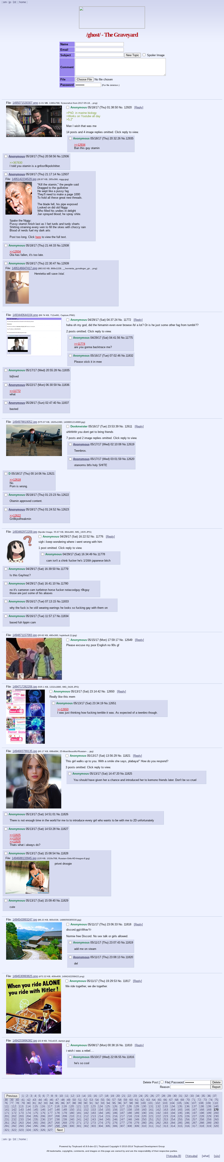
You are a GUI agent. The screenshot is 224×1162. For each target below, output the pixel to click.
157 (122, 1109)
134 (172, 1106)
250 (144, 1119)
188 (129, 1113)
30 (174, 1096)
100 (143, 1103)
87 (68, 1103)
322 (14, 1130)
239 (64, 1119)
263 (21, 1122)
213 (93, 1116)
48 (62, 1099)
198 (201, 1113)
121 (78, 1106)
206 (42, 1116)
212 (86, 1116)
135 (179, 1106)
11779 (64, 569)
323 (21, 1130)
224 (172, 1116)
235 (35, 1119)
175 (35, 1113)
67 (170, 1099)
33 (191, 1096)
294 (28, 1126)
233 (21, 1119)
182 (86, 1113)
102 (157, 1103)
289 (208, 1122)
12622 (65, 494)
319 (208, 1126)
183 (93, 1113)
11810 (129, 1045)
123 (93, 1106)
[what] (206, 1156)
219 (136, 1116)
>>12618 (15, 479)
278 (129, 1122)
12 (72, 1096)
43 (34, 1099)
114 (28, 1106)
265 (35, 1122)
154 (100, 1109)
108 (201, 1103)
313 (165, 1126)
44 (40, 1099)
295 (35, 1126)
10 (61, 1096)
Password (177, 1082)
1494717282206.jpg (24, 686)
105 (179, 1103)
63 (148, 1099)
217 (122, 1116)
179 (64, 1113)
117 (49, 1106)
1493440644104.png (25, 315)
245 (107, 1119)
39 (11, 1099)
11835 (66, 370)
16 (95, 1096)
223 (165, 1116)
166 (187, 1109)
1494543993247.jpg (24, 919)
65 (159, 1099)
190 (144, 1113)
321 (6, 1130)
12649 (129, 640)
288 (201, 1122)
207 (50, 1116)
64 (153, 1099)
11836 (65, 385)
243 (93, 1119)
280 (144, 1122)
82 (40, 1103)
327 (50, 1130)
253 (165, 1119)
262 (14, 1122)
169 (208, 1109)
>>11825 (15, 835)
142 (14, 1109)
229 (208, 1116)
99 (136, 1103)
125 (107, 1106)
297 (50, 1126)
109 (208, 1103)
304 (100, 1126)
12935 (129, 138)
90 (85, 1103)
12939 (65, 263)
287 (194, 1122)
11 (66, 1096)
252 (158, 1119)
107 (193, 1103)
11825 (128, 773)
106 (186, 1103)
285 (180, 1122)
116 (42, 1106)
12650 (111, 691)
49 (68, 1099)
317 (194, 1126)
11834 (64, 616)
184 (100, 1113)
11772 (128, 319)
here (38, 237)
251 (151, 1119)
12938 (65, 245)
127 (122, 1106)
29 (169, 1096)
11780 (64, 583)
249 (136, 1119)
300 (71, 1126)
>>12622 (15, 515)
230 (216, 1116)
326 (42, 1130)
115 (35, 1106)
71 (193, 1099)
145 (35, 1109)
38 (5, 1099)
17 (100, 1096)
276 (115, 1122)
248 (129, 1119)
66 (165, 1099)
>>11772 (15, 391)
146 (42, 1109)
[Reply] (138, 107)
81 (34, 1103)
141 (6, 1109)
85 (57, 1103)
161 (151, 1109)
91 (91, 1103)
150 (71, 1109)
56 (108, 1099)
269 (64, 1122)
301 (79, 1126)
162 (158, 1109)
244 (100, 1119)
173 (21, 1113)
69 (182, 1099)
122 (86, 1106)
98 (131, 1103)
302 (86, 1126)
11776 (100, 536)
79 (22, 1103)
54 (96, 1099)
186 (115, 1113)
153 (93, 1109)
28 (163, 1096)
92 (96, 1103)
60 (131, 1099)
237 (50, 1119)
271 (79, 1122)
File (167, 1082)
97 (125, 1103)
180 (71, 1113)
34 (197, 1096)
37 (214, 1096)
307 (122, 1126)
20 (117, 1096)
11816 (130, 1057)
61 (136, 1099)
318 (201, 1126)
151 (79, 1109)
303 (93, 1126)
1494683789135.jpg (24, 751)
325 (35, 1130)
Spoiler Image (155, 55)
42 (28, 1099)
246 (115, 1119)
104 (172, 1103)
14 (83, 1096)
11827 (64, 829)
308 (129, 1126)
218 (129, 1116)
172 (14, 1113)
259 (208, 1119)
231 (6, 1119)
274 (100, 1122)
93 (102, 1103)
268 (57, 1122)
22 (129, 1096)
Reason (165, 1087)
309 (136, 1126)
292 (14, 1126)
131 (151, 1106)
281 (151, 1122)
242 (86, 1119)
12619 (130, 444)
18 (106, 1096)
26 (152, 1096)
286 (187, 1122)
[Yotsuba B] (173, 1156)
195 (180, 1113)
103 (165, 1103)
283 (165, 1122)
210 (71, 1116)
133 (165, 1106)
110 (215, 1103)
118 (57, 1106)
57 (114, 1099)
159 (136, 1109)
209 (64, 1116)
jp (10, 2)
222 (158, 1116)
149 (64, 1109)
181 (79, 1113)
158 (129, 1109)
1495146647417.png (24, 268)
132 (158, 1106)
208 (57, 1116)
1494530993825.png (25, 976)
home (22, 2)
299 (64, 1126)
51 (79, 1099)
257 (194, 1119)
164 (172, 1109)
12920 (128, 107)
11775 (129, 337)
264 (28, 1122)
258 (201, 1119)
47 (57, 1099)
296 (42, 1126)
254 (172, 1119)
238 (57, 1119)
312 (158, 1126)
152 (86, 1109)
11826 (64, 814)
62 (142, 1099)
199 (208, 1113)
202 (14, 1116)
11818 (128, 924)
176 (42, 1113)
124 (100, 1106)
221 (151, 1116)
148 (57, 1109)
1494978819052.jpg (24, 421)
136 (187, 1106)
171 (6, 1113)
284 (172, 1122)
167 (194, 1109)
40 (17, 1099)
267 (50, 1122)
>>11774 (79, 343)
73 (204, 1099)
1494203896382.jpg (24, 1040)
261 (6, 1122)
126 (114, 1106)
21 (123, 1096)
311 (151, 1126)
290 (216, 1122)
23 (134, 1096)
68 (176, 1099)
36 (208, 1096)
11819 (129, 942)
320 (216, 1126)
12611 (129, 426)
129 (136, 1106)
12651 (112, 703)
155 (107, 1109)
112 (13, 1106)
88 (74, 1103)
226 (187, 1116)
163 (165, 1109)
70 (187, 1099)
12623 (65, 509)
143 (21, 1109)
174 (28, 1113)
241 (79, 1119)
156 (115, 1109)
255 (180, 1119)
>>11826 (15, 841)
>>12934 (79, 144)
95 (114, 1103)
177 (50, 1113)
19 (112, 1096)
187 (122, 1113)
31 (180, 1096)
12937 (65, 174)
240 (71, 1119)
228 (201, 1116)
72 (199, 1099)
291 (6, 1126)
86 (62, 1103)
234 (28, 1119)
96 (119, 1103)
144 (28, 1109)
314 (172, 1126)
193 (165, 1113)
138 (201, 1106)
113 (21, 1106)
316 (187, 1126)
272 (86, 1122)
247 (122, 1119)
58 (119, 1099)
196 (187, 1113)
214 (100, 1116)
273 (93, 1122)
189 (136, 1113)
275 (107, 1122)
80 (28, 1103)
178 (57, 1113)
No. (121, 107)
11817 (127, 981)
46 (51, 1099)
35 (203, 1096)
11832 (129, 355)
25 (146, 1096)
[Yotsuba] (192, 1156)
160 (144, 1109)
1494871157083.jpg (24, 635)
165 (180, 1109)
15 (89, 1096)
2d (14, 2)
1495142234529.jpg (24, 179)
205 (35, 1116)
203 (21, 1116)
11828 (64, 853)
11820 (129, 957)
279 (136, 1122)
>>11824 (15, 838)
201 (6, 1116)
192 (158, 1113)
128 (129, 1106)
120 (71, 1106)
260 (216, 1119)
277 (122, 1122)
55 (102, 1099)
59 (125, 1099)
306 (115, 1126)
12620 (130, 459)
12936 (65, 156)
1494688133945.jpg (24, 858)
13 (78, 1096)
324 (28, 1130)
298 (57, 1126)
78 (17, 1103)
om (5, 2)
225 (180, 1116)
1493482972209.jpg (24, 531)
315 (180, 1126)
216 (115, 1116)
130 (143, 1106)
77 (11, 1103)
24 (140, 1096)
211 (79, 1116)
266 (42, 1122)
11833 (65, 601)
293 (21, 1126)
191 (151, 1113)
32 (186, 1096)
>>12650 (62, 709)
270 (71, 1122)
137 (194, 1106)
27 (157, 1096)
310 (144, 1126)
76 (5, 1103)
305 (107, 1126)
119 (64, 1106)
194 (172, 1113)
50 (74, 1099)
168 (201, 1109)
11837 (65, 402)
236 (42, 1119)
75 (216, 1099)
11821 (127, 755)
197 (194, 1113)
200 (216, 1113)
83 (45, 1103)
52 (85, 1099)
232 (14, 1119)
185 (107, 1113)
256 (187, 1119)
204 (28, 1116)
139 (208, 1106)
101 (150, 1103)
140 (216, 1106)
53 (91, 1099)
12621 (50, 473)
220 (144, 1116)
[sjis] (217, 1156)
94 (108, 1103)
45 (45, 1099)
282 (158, 1122)
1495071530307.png (25, 102)
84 (51, 1103)
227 (194, 1116)
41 (22, 1099)
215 (107, 1116)
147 (50, 1109)
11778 (101, 554)
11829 (64, 900)
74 (210, 1099)
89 (79, 1103)
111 (6, 1106)
